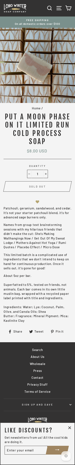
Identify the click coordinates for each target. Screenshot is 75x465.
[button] (37, 202)
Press (37, 371)
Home (36, 108)
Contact (37, 377)
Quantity (37, 166)
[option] (37, 22)
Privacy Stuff (37, 384)
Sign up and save (37, 404)
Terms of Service (37, 391)
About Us (37, 357)
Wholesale (37, 364)
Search (37, 350)
